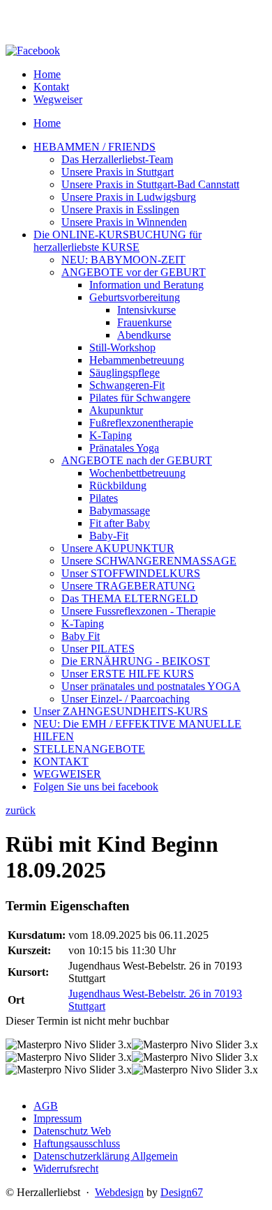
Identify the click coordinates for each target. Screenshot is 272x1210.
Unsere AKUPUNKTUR (117, 548)
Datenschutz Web (72, 1131)
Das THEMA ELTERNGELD (129, 598)
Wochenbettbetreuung (137, 473)
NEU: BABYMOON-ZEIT (123, 260)
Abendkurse (144, 335)
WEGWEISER (67, 774)
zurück (21, 810)
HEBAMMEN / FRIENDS (94, 147)
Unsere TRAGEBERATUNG (128, 586)
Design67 (181, 1192)
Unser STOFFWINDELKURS (130, 573)
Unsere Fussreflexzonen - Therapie (138, 611)
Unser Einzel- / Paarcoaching (125, 699)
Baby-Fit (108, 536)
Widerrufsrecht (65, 1168)
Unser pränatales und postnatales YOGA (151, 686)
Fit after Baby (119, 523)
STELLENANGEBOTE (89, 749)
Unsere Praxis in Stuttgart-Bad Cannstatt (150, 184)
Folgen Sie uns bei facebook (95, 786)
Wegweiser (57, 99)
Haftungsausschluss (76, 1143)
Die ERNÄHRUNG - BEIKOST (135, 661)
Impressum (57, 1118)
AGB (45, 1106)
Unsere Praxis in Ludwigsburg (128, 197)
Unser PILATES (98, 648)
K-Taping (110, 435)
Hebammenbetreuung (136, 360)
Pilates (103, 498)
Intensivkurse (146, 310)
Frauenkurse (144, 322)
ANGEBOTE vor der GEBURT (133, 272)
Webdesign (119, 1192)
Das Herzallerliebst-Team (117, 159)
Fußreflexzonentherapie (141, 423)
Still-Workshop (122, 347)
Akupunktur (116, 410)
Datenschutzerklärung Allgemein (105, 1156)
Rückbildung (117, 485)
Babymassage (119, 510)
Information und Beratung (146, 285)
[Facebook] (33, 50)
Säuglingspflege (124, 372)
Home (47, 74)
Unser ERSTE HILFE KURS (127, 674)
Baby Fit (80, 636)
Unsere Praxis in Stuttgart (117, 172)
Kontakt (51, 87)
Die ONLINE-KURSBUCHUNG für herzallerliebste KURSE (117, 241)
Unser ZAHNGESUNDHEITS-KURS (120, 711)
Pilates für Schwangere (139, 398)
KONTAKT (61, 761)
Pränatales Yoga (124, 448)
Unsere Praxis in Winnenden (124, 222)
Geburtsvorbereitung (134, 297)
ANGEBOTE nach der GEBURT (136, 460)
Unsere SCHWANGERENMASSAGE (148, 561)
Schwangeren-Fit (127, 385)
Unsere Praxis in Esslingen (120, 209)
